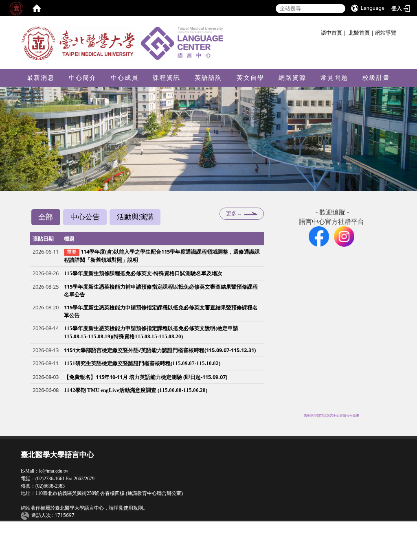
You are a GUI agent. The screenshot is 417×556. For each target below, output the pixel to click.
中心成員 (124, 77)
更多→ (234, 213)
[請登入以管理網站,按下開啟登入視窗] (16, 8)
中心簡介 (83, 77)
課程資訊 (166, 77)
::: (318, 31)
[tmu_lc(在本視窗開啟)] (344, 235)
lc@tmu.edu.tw (53, 471)
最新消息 (41, 77)
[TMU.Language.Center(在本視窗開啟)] (319, 235)
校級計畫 (376, 77)
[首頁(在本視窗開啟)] (36, 8)
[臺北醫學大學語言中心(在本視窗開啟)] (125, 42)
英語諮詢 (208, 77)
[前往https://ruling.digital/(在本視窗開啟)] (26, 515)
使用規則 (133, 508)
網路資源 (292, 77)
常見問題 (334, 77)
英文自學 (250, 77)
